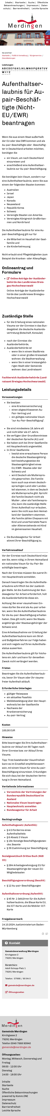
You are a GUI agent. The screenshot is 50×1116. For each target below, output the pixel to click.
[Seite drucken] (43, 933)
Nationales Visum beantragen (24, 802)
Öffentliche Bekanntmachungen (20, 1092)
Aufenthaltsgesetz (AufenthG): (19, 825)
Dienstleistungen (8, 58)
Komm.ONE (22, 1096)
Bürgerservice (35, 56)
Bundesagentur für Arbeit (22, 810)
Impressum (32, 5)
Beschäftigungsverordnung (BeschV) (23, 880)
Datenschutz (9, 1103)
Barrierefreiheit (21, 8)
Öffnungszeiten (16, 992)
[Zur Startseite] (25, 21)
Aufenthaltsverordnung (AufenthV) (22, 893)
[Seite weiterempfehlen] (47, 933)
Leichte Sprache (40, 8)
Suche (31, 2)
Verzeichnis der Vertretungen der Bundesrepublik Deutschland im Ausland (27, 796)
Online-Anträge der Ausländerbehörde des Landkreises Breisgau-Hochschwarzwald (26, 282)
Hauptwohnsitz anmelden (21, 806)
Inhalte (8, 2)
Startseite (20, 2)
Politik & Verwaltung (20, 56)
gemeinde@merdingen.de (21, 985)
